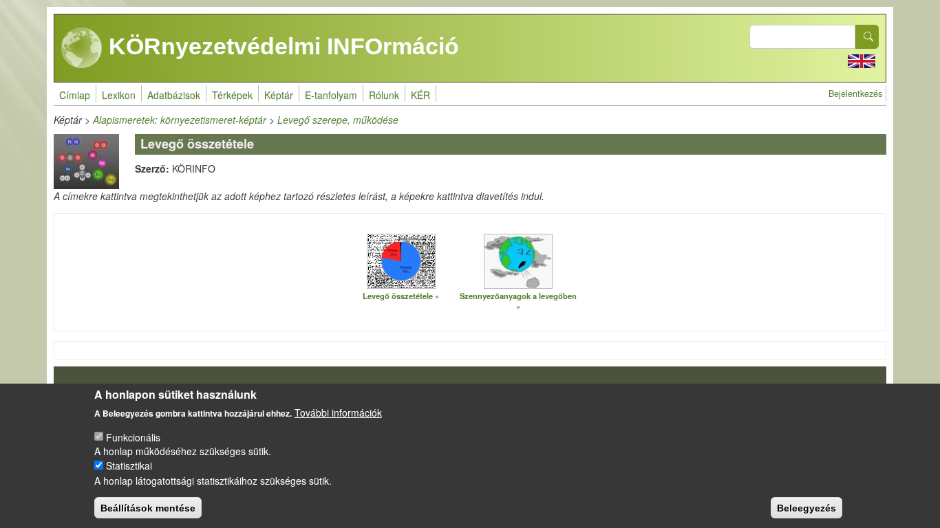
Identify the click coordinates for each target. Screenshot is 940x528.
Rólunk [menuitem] (384, 95)
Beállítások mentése (147, 507)
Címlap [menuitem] (74, 95)
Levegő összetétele (398, 295)
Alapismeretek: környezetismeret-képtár (179, 119)
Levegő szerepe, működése (337, 119)
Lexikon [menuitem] (119, 95)
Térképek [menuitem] (232, 95)
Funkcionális (133, 436)
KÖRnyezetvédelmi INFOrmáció (281, 46)
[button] (401, 260)
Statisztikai (129, 465)
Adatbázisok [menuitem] (173, 95)
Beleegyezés (806, 507)
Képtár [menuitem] (278, 95)
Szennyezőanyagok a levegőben (518, 295)
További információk (338, 412)
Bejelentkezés (855, 93)
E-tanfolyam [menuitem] (331, 95)
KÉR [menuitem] (420, 95)
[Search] (867, 37)
